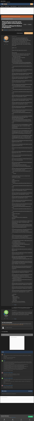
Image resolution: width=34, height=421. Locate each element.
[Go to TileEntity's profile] (2, 373)
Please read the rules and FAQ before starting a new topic (11, 16)
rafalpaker (6, 315)
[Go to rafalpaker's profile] (6, 312)
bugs (4, 354)
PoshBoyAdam (6, 41)
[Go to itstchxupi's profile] (2, 360)
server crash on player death (8, 372)
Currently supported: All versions (8, 18)
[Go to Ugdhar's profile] (2, 354)
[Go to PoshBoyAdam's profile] (6, 38)
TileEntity (5, 387)
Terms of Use (13, 417)
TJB (4, 383)
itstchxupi (5, 370)
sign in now (21, 323)
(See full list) (30, 391)
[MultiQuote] (12, 305)
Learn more (1, 1)
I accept (31, 416)
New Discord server (6, 334)
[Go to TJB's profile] (2, 378)
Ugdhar (5, 358)
